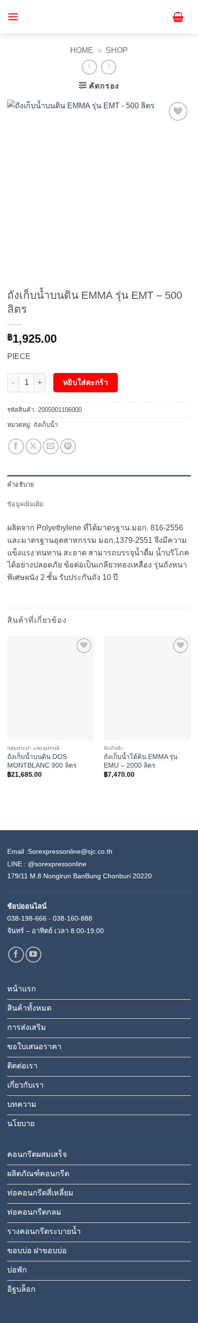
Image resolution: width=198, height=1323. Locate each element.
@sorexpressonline (57, 864)
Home (81, 50)
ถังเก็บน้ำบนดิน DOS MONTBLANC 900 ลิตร (41, 761)
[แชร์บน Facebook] (16, 446)
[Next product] (89, 67)
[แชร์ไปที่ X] (33, 446)
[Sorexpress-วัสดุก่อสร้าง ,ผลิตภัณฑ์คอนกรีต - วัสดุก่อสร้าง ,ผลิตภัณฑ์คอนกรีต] (99, 17)
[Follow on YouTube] (33, 955)
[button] (13, 16)
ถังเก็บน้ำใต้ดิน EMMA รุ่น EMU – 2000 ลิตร (140, 761)
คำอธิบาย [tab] (21, 484)
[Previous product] (108, 67)
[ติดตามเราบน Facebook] (16, 955)
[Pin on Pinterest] (68, 446)
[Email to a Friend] (51, 446)
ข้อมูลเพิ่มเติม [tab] (25, 504)
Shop (117, 50)
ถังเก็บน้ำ (46, 424)
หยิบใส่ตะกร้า (86, 382)
